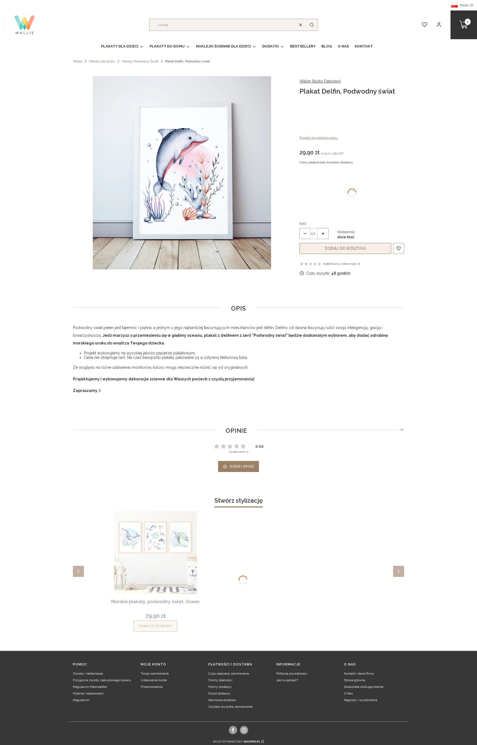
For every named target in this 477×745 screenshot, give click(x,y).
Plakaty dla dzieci (102, 61)
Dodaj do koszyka (345, 248)
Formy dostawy (220, 687)
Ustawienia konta (154, 680)
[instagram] (244, 730)
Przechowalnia (152, 687)
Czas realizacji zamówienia (228, 673)
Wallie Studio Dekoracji (320, 81)
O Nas (348, 693)
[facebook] (233, 730)
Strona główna (354, 680)
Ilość (303, 224)
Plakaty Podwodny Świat (140, 61)
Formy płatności (220, 680)
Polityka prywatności (291, 673)
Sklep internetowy (236, 741)
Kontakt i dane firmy (359, 673)
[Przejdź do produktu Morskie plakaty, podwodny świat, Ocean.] (155, 552)
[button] (312, 25)
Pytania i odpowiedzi (88, 693)
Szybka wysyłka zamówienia (230, 707)
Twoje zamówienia (155, 673)
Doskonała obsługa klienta (363, 687)
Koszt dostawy (219, 693)
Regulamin (81, 700)
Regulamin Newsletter (90, 687)
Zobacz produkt (155, 626)
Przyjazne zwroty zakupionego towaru (102, 680)
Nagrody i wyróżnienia (360, 700)
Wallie (77, 61)
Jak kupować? (287, 680)
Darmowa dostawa (222, 700)
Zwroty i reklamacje (88, 673)
